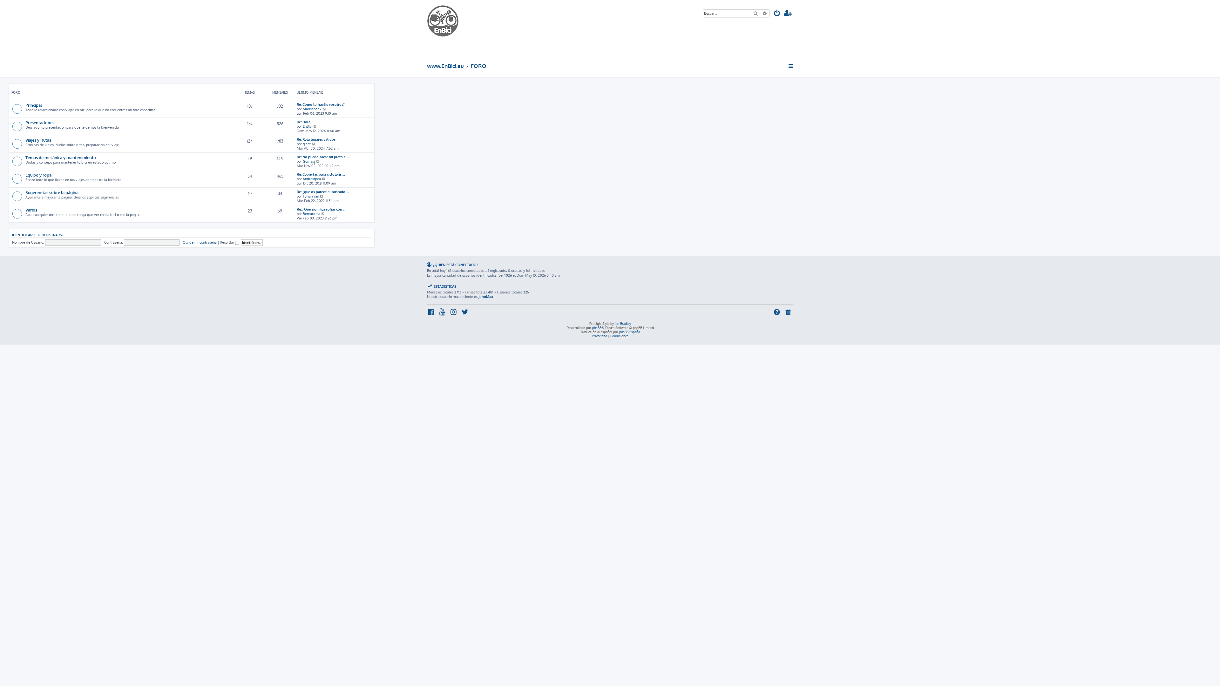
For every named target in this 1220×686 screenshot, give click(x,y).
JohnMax (485, 296)
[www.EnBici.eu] (451, 28)
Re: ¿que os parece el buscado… (323, 192)
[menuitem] (777, 14)
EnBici (307, 126)
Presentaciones (39, 122)
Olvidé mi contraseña (200, 242)
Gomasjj (309, 161)
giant (307, 144)
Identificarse (24, 235)
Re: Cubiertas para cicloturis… (321, 174)
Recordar (227, 242)
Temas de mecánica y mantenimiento (60, 157)
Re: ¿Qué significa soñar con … (322, 209)
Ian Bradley (623, 324)
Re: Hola (303, 122)
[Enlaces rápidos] (791, 66)
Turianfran (311, 196)
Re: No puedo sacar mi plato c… (323, 157)
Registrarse (53, 235)
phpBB (596, 328)
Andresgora (312, 179)
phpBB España (629, 332)
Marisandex (312, 109)
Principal (33, 105)
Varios (31, 209)
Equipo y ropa (38, 175)
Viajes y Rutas (38, 140)
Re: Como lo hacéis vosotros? (321, 104)
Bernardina (311, 214)
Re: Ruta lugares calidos (316, 139)
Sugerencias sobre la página (51, 192)
